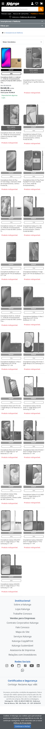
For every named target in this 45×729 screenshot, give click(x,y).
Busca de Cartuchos (21, 14)
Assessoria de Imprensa (22, 650)
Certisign (12, 684)
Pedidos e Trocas (37, 14)
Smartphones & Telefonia (14, 33)
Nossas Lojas (6, 14)
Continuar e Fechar (22, 726)
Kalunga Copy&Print (22, 641)
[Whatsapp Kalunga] (22, 670)
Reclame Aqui (25, 684)
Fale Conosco (22, 627)
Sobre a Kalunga (22, 604)
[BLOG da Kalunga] (38, 665)
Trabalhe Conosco (22, 613)
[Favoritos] (36, 3)
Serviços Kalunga (23, 636)
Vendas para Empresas (22, 618)
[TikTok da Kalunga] (25, 665)
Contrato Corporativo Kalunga (22, 622)
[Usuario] (32, 3)
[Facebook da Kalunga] (13, 665)
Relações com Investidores (22, 654)
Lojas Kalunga (22, 609)
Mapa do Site (22, 631)
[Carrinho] (41, 3)
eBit (35, 684)
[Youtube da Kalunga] (31, 665)
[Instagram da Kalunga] (7, 665)
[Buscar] (41, 9)
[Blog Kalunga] (19, 665)
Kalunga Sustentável (22, 645)
